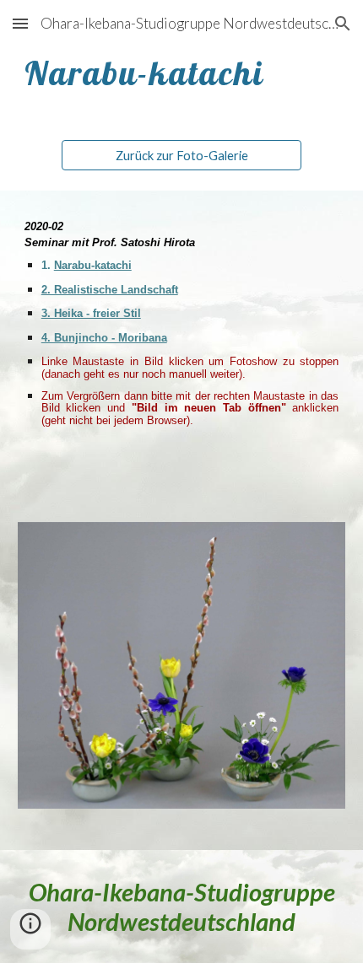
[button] (20, 23)
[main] (182, 73)
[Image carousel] (182, 676)
